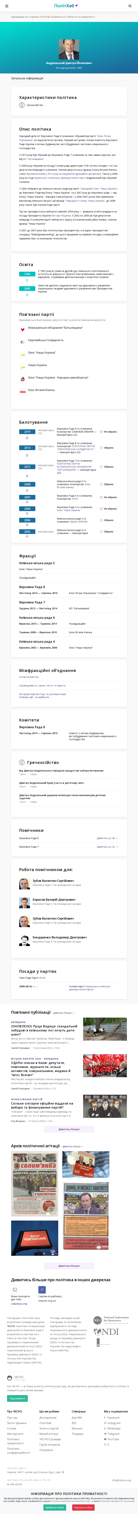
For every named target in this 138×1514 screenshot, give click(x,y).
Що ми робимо (49, 1411)
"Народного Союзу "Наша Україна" (85, 200)
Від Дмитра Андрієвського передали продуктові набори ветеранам (61, 770)
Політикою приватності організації (117, 1501)
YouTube (113, 1439)
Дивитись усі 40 (106, 838)
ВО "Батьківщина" (33, 159)
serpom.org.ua (47, 1300)
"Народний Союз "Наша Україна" (98, 188)
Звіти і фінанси (16, 1423)
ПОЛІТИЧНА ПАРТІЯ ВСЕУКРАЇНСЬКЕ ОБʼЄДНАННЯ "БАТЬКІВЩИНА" (74, 466)
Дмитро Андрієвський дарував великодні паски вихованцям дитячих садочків (62, 797)
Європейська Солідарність (46, 340)
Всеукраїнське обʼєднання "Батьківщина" (55, 327)
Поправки (46, 1450)
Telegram (113, 1434)
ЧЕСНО (18, 1377)
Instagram (113, 1423)
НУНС (75, 498)
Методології (15, 1434)
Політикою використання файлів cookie (71, 1501)
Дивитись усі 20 (106, 846)
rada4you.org (19, 1303)
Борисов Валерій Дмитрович (54, 899)
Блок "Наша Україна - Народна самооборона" (58, 377)
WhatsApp (113, 1428)
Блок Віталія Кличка (41, 389)
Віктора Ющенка (61, 215)
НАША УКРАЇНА (78, 521)
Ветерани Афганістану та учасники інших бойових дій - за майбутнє (42, 695)
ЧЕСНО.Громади (50, 1439)
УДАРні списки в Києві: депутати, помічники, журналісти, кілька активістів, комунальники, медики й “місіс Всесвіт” (41, 1069)
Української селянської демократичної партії (60, 177)
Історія (11, 1428)
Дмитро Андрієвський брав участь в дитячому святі (51, 782)
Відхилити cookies (83, 1507)
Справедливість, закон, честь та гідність (42, 685)
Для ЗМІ (77, 1418)
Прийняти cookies (55, 1507)
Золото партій (48, 1428)
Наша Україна (37, 365)
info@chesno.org (121, 1480)
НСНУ (42, 977)
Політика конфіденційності (18, 1451)
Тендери (77, 1434)
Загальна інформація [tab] (27, 78)
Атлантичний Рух (29, 677)
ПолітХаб (45, 1423)
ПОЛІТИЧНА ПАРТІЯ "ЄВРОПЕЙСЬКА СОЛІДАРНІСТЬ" (76, 448)
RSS (74, 1423)
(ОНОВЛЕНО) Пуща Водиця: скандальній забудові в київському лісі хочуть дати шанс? (44, 1030)
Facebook (113, 1418)
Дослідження (47, 1418)
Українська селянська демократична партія (89, 988)
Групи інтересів (49, 1444)
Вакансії (77, 1428)
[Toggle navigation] (6, 5)
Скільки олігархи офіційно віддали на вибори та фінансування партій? (42, 1105)
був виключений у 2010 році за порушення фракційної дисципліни (63, 173)
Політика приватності (15, 1441)
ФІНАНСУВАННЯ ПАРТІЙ (27, 1099)
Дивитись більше (62, 1012)
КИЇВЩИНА (18, 1022)
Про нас (12, 1418)
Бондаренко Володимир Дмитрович (60, 937)
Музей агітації (48, 1434)
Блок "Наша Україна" (42, 352)
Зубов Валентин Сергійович (53, 881)
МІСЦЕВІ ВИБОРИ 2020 (26, 1058)
